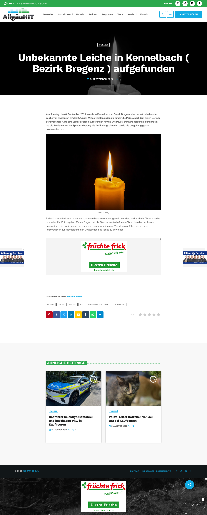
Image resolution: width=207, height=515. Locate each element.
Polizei (103, 44)
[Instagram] (192, 3)
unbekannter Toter (98, 304)
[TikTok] (185, 3)
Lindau (61, 304)
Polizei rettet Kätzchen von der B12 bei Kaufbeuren (131, 418)
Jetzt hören (188, 14)
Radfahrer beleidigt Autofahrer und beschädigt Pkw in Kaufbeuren (71, 420)
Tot (82, 304)
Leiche (50, 304)
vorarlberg (118, 304)
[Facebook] (199, 3)
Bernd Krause (74, 297)
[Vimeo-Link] (18, 14)
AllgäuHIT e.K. (31, 471)
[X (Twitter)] (177, 3)
